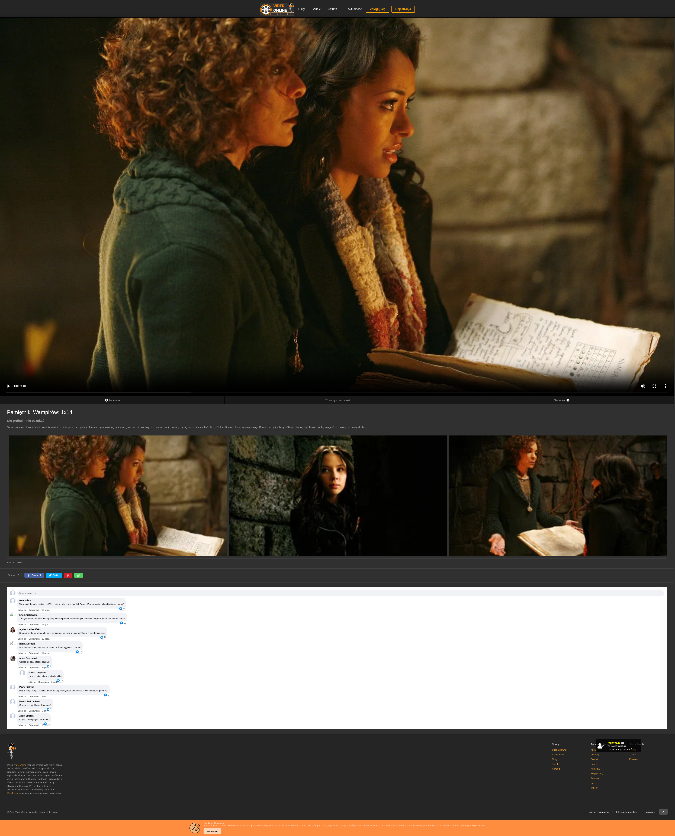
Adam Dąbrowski (28, 658)
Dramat (594, 759)
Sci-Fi (594, 783)
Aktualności (355, 9)
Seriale (316, 9)
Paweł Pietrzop (26, 687)
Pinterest (633, 759)
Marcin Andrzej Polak (30, 701)
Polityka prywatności (598, 812)
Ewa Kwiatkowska (28, 615)
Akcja (593, 750)
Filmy (301, 9)
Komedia (595, 768)
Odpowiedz (34, 610)
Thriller (594, 787)
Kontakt (556, 768)
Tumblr (632, 754)
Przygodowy (597, 773)
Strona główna (559, 750)
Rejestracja (403, 9)
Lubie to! (22, 610)
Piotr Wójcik (25, 601)
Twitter (632, 750)
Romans (595, 778)
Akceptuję (212, 831)
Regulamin (12, 793)
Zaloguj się (377, 9)
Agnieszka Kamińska (30, 629)
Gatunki (333, 9)
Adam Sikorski (26, 716)
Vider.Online (20, 765)
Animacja (595, 754)
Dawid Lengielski (37, 673)
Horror (594, 764)
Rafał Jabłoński (27, 644)
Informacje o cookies (626, 812)
